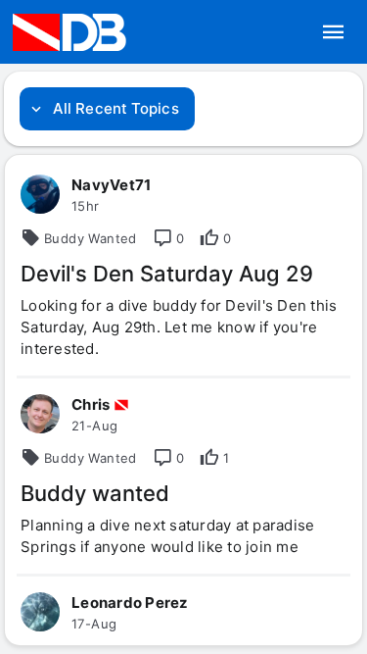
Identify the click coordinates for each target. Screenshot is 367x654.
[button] (333, 32)
